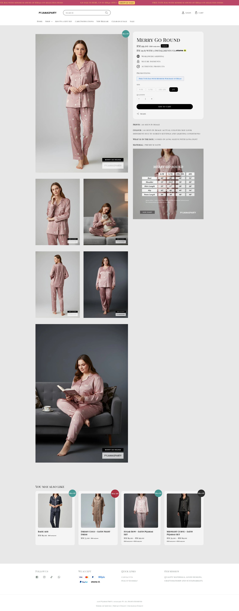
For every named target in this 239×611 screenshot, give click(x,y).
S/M (141, 89)
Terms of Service (104, 606)
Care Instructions (84, 21)
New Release (102, 21)
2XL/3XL (162, 89)
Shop (47, 21)
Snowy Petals (218, 605)
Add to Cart (164, 106)
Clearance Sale (119, 21)
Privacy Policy (119, 606)
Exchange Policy (135, 606)
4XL (173, 89)
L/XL (151, 89)
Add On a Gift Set (63, 21)
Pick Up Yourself (129, 581)
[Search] (107, 12)
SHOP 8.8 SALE (109, 2)
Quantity (141, 95)
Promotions (143, 73)
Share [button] (143, 114)
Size (138, 84)
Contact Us (127, 577)
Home (39, 21)
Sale (132, 21)
